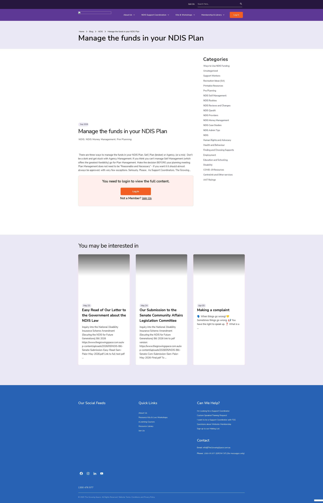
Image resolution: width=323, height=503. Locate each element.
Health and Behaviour (214, 145)
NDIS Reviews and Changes (216, 105)
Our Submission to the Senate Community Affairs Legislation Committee (161, 315)
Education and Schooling (215, 160)
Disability (207, 164)
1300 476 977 (209, 453)
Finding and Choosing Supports (218, 150)
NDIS (82, 139)
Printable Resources (213, 85)
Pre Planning (124, 139)
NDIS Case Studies (212, 125)
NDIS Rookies (210, 100)
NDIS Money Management (101, 139)
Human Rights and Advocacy (217, 140)
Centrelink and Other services (218, 174)
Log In (135, 191)
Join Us (147, 198)
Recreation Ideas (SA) (214, 80)
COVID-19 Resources (213, 169)
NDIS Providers (210, 115)
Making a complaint (213, 310)
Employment (209, 155)
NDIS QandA (209, 110)
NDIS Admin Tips (211, 130)
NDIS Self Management (214, 95)
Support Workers (211, 75)
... (83, 357)
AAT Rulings (209, 179)
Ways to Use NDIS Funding (216, 66)
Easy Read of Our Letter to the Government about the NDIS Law (104, 315)
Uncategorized (210, 70)
